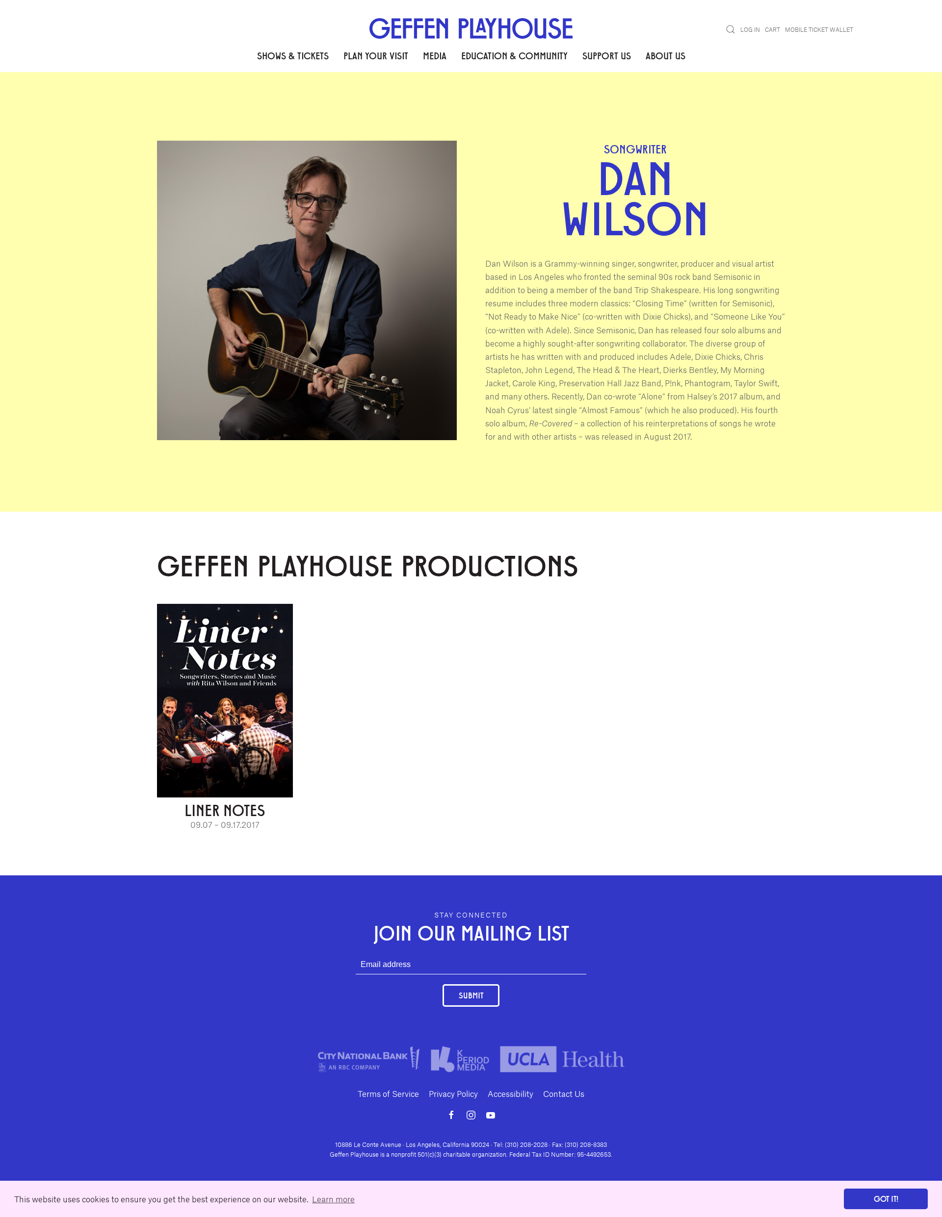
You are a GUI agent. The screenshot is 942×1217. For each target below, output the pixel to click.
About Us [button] (665, 55)
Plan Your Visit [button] (375, 55)
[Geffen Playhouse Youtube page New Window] (491, 1115)
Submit (471, 995)
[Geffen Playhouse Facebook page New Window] (451, 1115)
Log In (750, 29)
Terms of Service (388, 1093)
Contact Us (563, 1093)
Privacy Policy (453, 1093)
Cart (772, 29)
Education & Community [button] (514, 55)
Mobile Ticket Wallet (819, 29)
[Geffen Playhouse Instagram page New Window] (471, 1115)
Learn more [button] (333, 1199)
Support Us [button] (606, 55)
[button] (730, 29)
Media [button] (434, 55)
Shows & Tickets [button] (293, 55)
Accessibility (510, 1093)
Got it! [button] (886, 1198)
